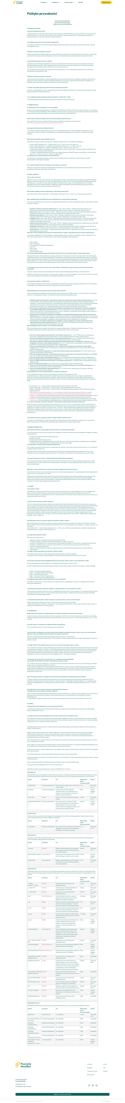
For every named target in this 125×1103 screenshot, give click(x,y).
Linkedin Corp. (33, 400)
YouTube (44, 883)
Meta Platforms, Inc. (47, 896)
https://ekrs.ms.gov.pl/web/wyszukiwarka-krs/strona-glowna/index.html (45, 123)
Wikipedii (43, 496)
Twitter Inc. (33, 398)
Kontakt (80, 2)
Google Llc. (33, 395)
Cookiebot (67, 769)
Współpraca (55, 2)
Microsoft (44, 848)
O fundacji (43, 2)
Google (44, 797)
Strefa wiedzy (68, 2)
